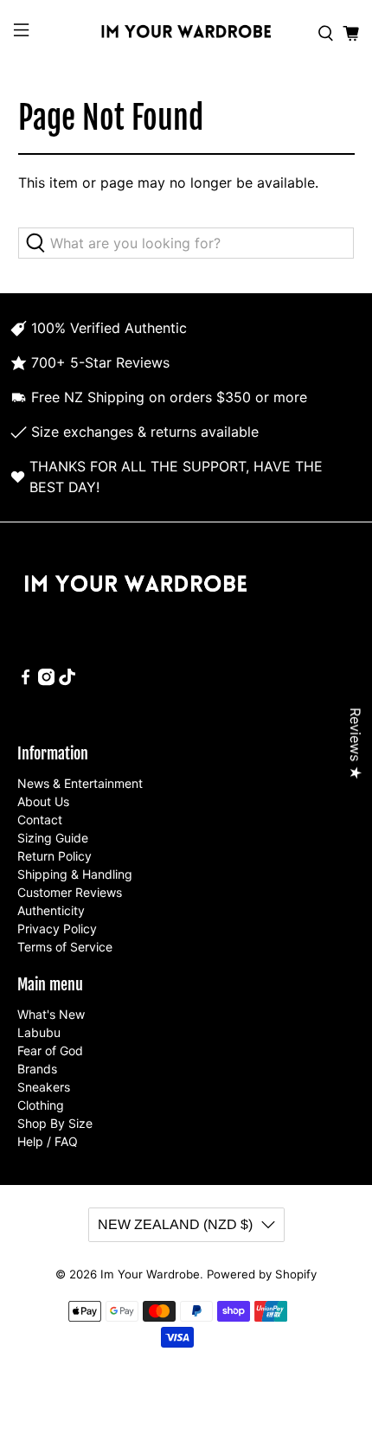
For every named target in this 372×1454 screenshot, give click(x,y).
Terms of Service (64, 946)
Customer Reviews (69, 892)
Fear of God (50, 1050)
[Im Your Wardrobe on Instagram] (46, 681)
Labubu (39, 1032)
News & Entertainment (80, 783)
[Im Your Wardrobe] (186, 33)
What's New (51, 1014)
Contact (39, 819)
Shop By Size (55, 1123)
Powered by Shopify (262, 1274)
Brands (37, 1068)
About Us (43, 801)
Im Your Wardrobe (150, 1274)
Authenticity (51, 910)
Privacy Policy (57, 928)
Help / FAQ (47, 1141)
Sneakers (43, 1086)
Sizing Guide (52, 837)
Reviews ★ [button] (355, 744)
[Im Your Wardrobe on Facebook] (25, 681)
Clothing (40, 1105)
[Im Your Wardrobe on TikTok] (67, 681)
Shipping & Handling (74, 874)
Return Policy (54, 856)
